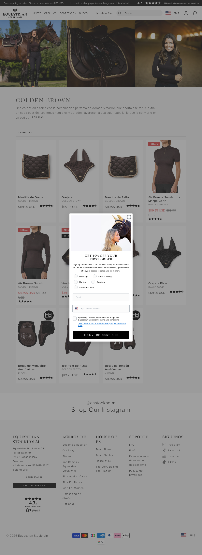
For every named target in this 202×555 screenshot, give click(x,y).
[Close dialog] (129, 217)
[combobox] (78, 308)
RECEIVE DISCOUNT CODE (101, 335)
